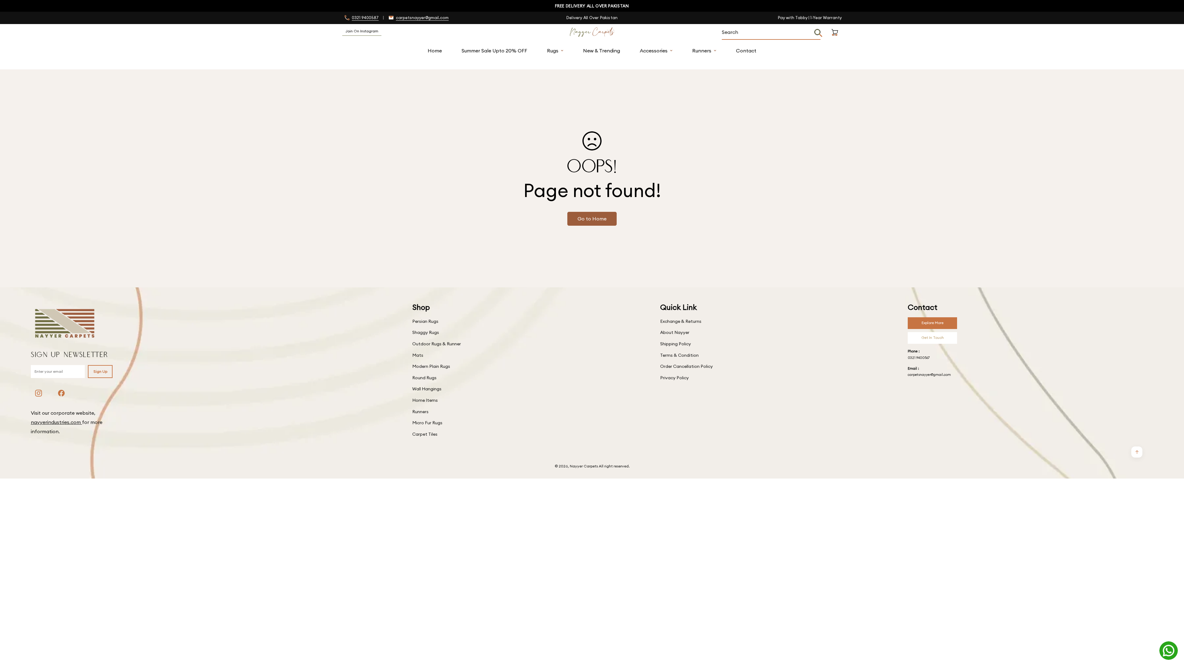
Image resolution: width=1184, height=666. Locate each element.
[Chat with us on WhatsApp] (1168, 650)
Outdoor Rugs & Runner (436, 344)
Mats (417, 355)
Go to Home (592, 219)
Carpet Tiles (425, 434)
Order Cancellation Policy (686, 366)
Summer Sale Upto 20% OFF (494, 50)
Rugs (552, 50)
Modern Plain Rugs (431, 366)
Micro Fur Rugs (427, 423)
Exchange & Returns (680, 321)
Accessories (654, 50)
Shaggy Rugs (425, 332)
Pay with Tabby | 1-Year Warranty (810, 17)
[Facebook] (61, 393)
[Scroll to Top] (1172, 632)
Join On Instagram (361, 31)
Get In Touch (932, 337)
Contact (746, 50)
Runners (701, 50)
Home (435, 50)
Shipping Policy (675, 344)
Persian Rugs (425, 321)
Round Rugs (424, 377)
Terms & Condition (679, 355)
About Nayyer (674, 332)
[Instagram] (38, 393)
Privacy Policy (674, 377)
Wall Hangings (427, 389)
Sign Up (100, 371)
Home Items (425, 400)
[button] (835, 39)
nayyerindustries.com (56, 422)
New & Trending (601, 50)
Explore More (933, 322)
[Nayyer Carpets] (592, 32)
